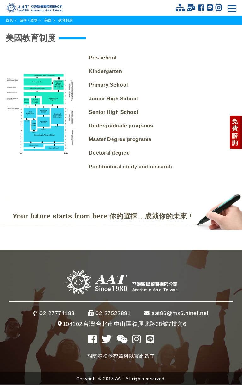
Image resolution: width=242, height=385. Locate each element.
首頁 (9, 20)
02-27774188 (57, 313)
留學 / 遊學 (29, 20)
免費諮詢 (235, 132)
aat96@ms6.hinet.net (180, 313)
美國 (48, 20)
